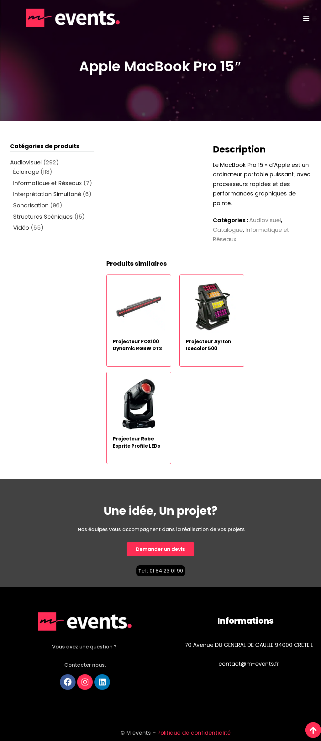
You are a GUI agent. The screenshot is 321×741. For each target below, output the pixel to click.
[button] (306, 18)
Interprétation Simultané (47, 194)
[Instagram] (85, 682)
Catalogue (228, 230)
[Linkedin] (102, 682)
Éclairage (26, 172)
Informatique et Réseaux (47, 183)
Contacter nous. (85, 665)
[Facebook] (68, 682)
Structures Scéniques (43, 217)
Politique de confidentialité (194, 733)
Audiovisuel (265, 220)
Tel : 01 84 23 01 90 (160, 570)
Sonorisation (31, 205)
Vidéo (21, 228)
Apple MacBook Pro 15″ (160, 66)
